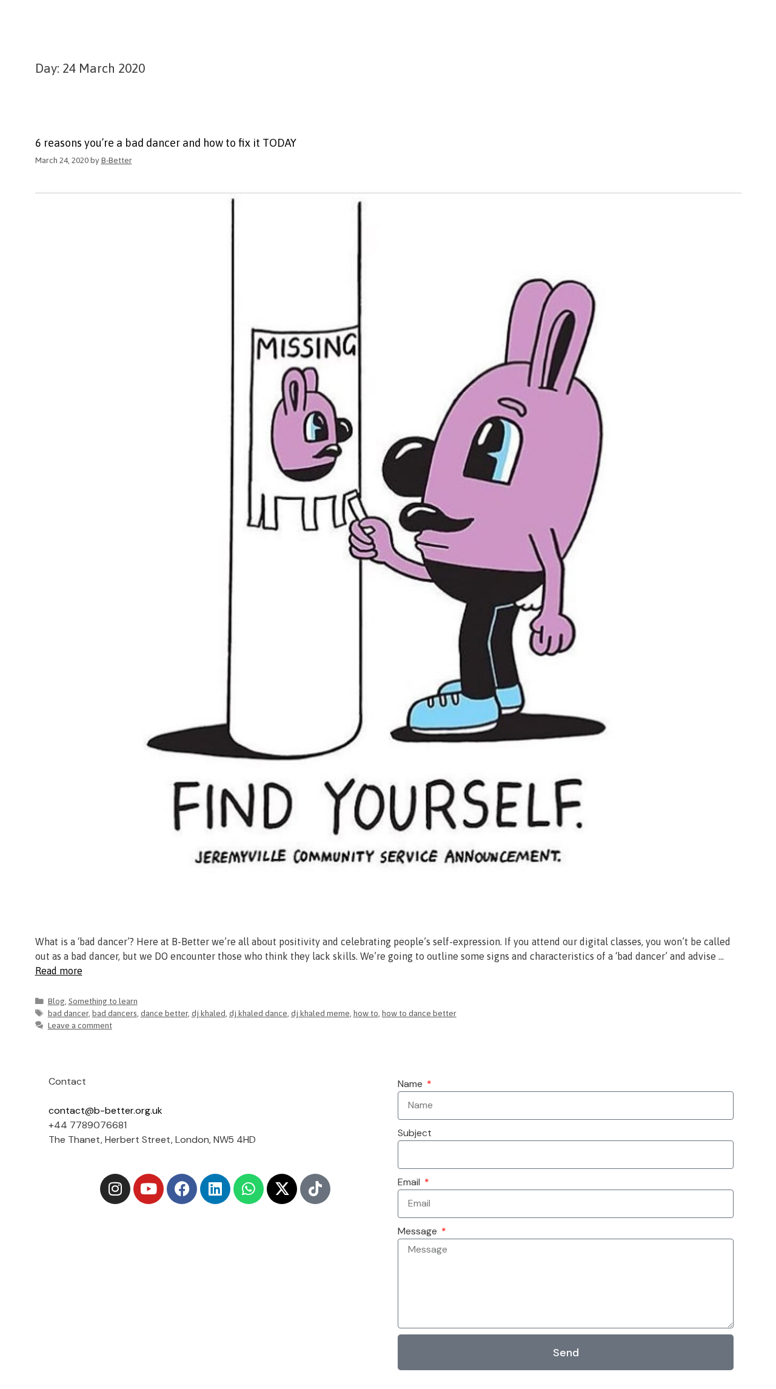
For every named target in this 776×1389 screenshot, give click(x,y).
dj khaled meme (320, 1013)
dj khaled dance (258, 1013)
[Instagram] (115, 1189)
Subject (415, 1132)
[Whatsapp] (248, 1189)
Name (411, 1083)
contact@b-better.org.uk (105, 1110)
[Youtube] (148, 1189)
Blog (56, 1001)
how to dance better (419, 1013)
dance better (164, 1013)
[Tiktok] (315, 1189)
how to (365, 1013)
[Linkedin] (215, 1189)
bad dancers (114, 1013)
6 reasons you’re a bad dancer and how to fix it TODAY (165, 142)
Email (410, 1182)
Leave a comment (80, 1025)
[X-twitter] (282, 1189)
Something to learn (103, 1001)
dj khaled (209, 1013)
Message (419, 1231)
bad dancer (68, 1013)
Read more (58, 970)
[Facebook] (182, 1189)
